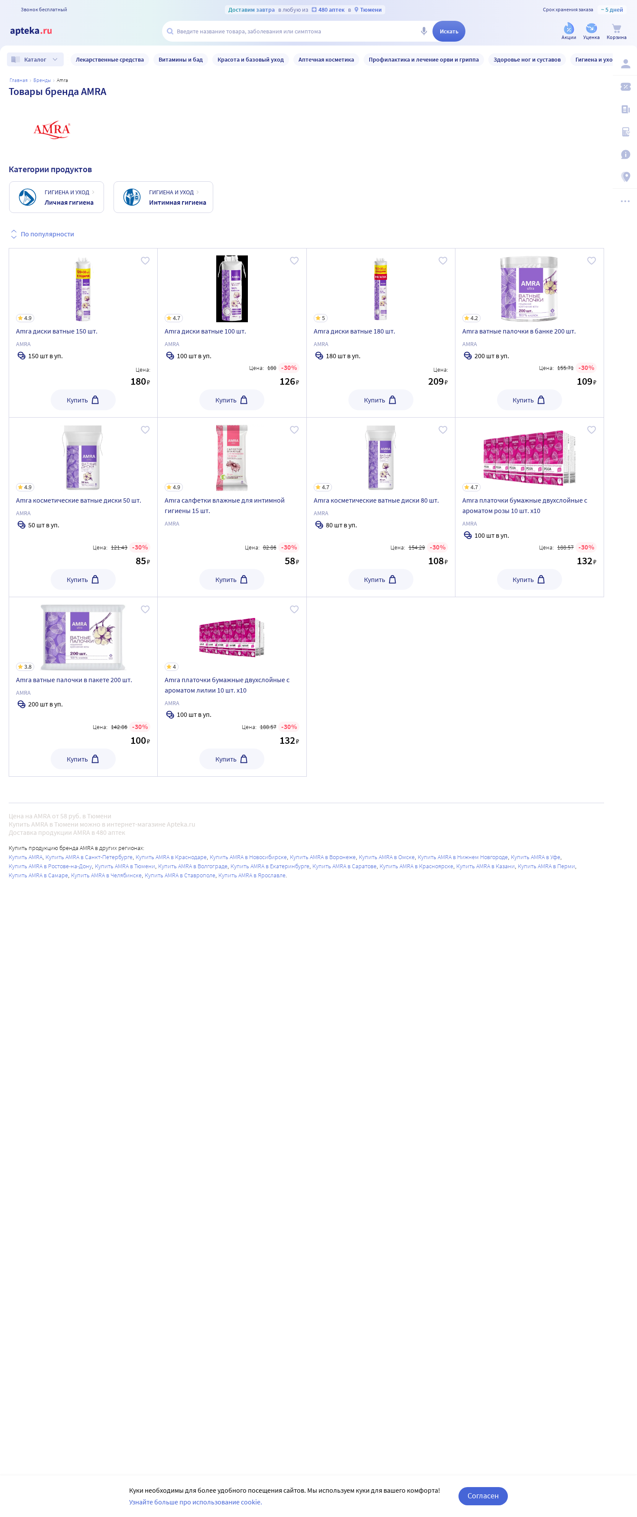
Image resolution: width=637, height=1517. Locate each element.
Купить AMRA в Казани (485, 866)
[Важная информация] (625, 154)
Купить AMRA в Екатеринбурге (270, 866)
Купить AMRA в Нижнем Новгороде (463, 857)
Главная (19, 80)
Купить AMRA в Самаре (38, 875)
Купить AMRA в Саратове (344, 866)
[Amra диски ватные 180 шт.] (381, 332)
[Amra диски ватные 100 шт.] (232, 332)
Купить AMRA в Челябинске (106, 875)
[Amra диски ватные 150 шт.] (83, 332)
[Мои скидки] (625, 86)
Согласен (483, 1496)
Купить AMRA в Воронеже (323, 857)
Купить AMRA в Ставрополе (180, 875)
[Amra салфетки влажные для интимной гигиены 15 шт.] (232, 507)
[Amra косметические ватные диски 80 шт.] (381, 507)
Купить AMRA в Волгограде (193, 866)
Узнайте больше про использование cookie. (195, 1501)
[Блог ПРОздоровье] (625, 109)
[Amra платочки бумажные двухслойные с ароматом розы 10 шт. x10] (529, 507)
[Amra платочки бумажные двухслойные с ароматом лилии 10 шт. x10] (232, 686)
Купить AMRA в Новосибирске (248, 857)
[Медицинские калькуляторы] (625, 132)
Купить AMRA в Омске (387, 857)
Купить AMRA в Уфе (535, 857)
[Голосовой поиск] (424, 31)
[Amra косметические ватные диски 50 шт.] (83, 507)
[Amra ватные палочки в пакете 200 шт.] (83, 686)
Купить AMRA (25, 857)
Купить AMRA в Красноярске (416, 866)
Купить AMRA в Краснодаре (171, 857)
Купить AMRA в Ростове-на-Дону (50, 866)
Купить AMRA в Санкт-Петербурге (89, 857)
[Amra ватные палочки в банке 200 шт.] (529, 332)
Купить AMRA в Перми (546, 866)
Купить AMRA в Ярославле (252, 875)
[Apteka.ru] (38, 31)
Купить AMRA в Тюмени (125, 866)
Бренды (42, 80)
